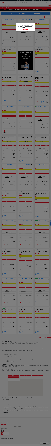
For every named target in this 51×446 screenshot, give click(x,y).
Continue (25, 29)
